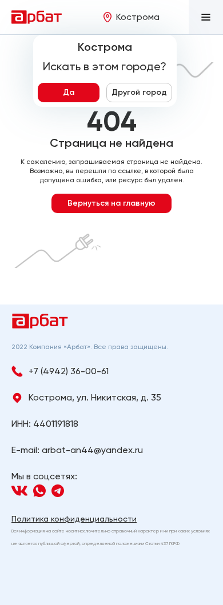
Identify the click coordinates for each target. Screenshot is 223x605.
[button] (206, 17)
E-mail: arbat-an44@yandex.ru (77, 449)
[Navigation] (19, 491)
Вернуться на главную (111, 203)
